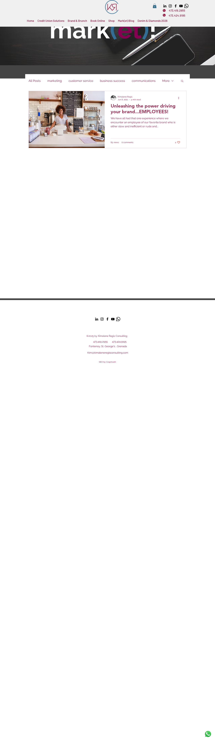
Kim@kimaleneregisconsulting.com (107, 352)
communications (144, 81)
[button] (155, 6)
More (166, 81)
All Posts (35, 81)
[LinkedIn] (165, 6)
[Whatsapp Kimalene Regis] (186, 6)
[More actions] (180, 98)
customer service (81, 81)
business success (112, 81)
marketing (54, 81)
